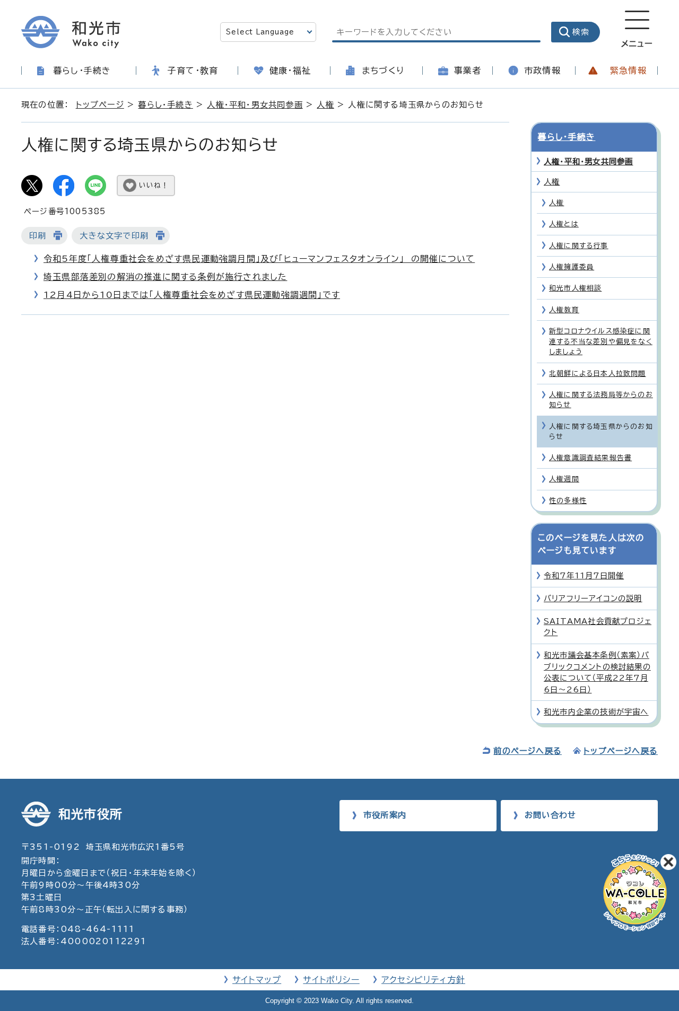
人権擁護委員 (571, 266)
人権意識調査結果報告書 (590, 457)
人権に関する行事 (578, 245)
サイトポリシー (331, 979)
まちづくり (383, 70)
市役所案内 (384, 815)
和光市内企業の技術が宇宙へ (596, 712)
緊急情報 (628, 70)
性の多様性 (568, 500)
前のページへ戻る (527, 751)
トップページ (100, 105)
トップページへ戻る (621, 751)
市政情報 (542, 70)
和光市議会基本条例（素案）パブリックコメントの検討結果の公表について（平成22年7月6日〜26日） (597, 672)
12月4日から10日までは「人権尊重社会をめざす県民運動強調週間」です (191, 295)
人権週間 (564, 479)
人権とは (564, 224)
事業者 (468, 70)
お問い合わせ (550, 815)
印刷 (37, 236)
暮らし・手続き (82, 70)
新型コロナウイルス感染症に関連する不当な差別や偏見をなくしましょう (600, 341)
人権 (325, 105)
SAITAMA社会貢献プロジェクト (597, 627)
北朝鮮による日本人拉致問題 (597, 373)
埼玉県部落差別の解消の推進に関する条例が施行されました (165, 276)
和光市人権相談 (575, 288)
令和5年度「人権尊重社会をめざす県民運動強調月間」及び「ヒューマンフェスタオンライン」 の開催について (259, 258)
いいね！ (154, 185)
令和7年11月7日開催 (584, 575)
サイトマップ (256, 979)
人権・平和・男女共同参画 (254, 105)
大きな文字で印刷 (114, 236)
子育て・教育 (193, 70)
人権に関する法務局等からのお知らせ (601, 399)
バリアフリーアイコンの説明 (593, 598)
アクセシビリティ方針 (423, 979)
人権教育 (564, 309)
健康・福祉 (290, 70)
